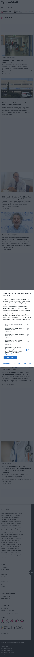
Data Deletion (7, 363)
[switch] (27, 329)
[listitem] (17, 325)
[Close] (30, 293)
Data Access (17, 363)
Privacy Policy (27, 363)
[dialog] (17, 328)
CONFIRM (10, 357)
